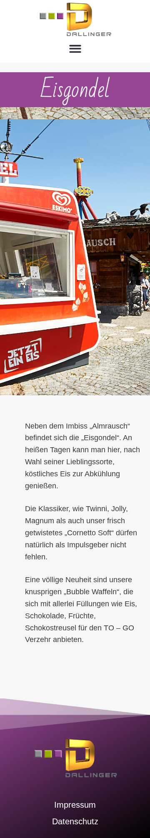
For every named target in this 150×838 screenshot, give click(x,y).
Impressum (75, 804)
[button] (75, 49)
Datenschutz (75, 821)
